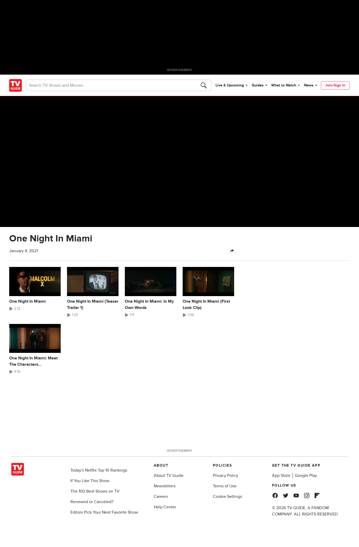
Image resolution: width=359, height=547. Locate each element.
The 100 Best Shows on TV (95, 491)
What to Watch (283, 85)
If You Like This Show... (91, 480)
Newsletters (165, 486)
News (309, 85)
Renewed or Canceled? (91, 501)
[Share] (232, 251)
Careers (161, 496)
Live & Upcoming (230, 85)
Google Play (306, 475)
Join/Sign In (335, 85)
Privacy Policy (225, 475)
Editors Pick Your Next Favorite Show (104, 512)
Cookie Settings (227, 496)
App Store (281, 475)
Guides (258, 85)
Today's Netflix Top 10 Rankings (98, 470)
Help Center (165, 507)
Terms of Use (225, 486)
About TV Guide (168, 475)
